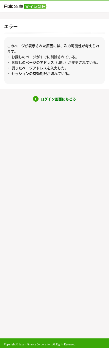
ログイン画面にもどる (58, 99)
